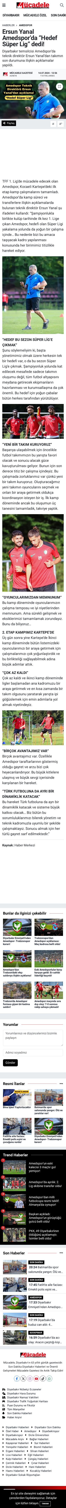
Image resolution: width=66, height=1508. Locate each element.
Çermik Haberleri (16, 1463)
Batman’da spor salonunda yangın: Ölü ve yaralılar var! (48, 1110)
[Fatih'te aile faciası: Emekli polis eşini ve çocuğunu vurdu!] (17, 1126)
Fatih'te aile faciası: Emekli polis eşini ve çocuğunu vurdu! (14, 1139)
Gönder (10, 1062)
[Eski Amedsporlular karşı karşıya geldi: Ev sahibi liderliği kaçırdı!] (48, 958)
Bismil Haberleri (43, 1447)
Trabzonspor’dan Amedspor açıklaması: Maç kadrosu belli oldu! (47, 941)
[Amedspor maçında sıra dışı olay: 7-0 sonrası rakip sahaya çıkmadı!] (48, 990)
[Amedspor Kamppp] (33, 552)
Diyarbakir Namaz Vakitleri (23, 1397)
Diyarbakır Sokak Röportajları (23, 1475)
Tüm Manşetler (16, 1409)
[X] (23, 1378)
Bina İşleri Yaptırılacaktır (17, 1107)
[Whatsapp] (49, 1378)
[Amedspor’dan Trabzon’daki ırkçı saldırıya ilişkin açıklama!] (17, 958)
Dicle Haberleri (14, 1467)
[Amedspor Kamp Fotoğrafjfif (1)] (33, 295)
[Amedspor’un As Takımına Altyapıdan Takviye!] (33, 727)
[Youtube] (36, 1378)
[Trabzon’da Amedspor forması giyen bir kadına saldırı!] (17, 990)
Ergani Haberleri (15, 1451)
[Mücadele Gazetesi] (33, 5)
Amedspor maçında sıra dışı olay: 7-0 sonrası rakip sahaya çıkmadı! (47, 1004)
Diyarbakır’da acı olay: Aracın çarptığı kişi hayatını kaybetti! (44, 1340)
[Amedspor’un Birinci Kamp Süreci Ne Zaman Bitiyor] (33, 421)
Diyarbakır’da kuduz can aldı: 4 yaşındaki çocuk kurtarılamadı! (41, 1322)
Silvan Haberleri (39, 1451)
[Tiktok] (43, 1378)
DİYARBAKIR (11, 15)
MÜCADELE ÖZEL (35, 15)
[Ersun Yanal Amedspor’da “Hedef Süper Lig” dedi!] (33, 99)
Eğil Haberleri (36, 1455)
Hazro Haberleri (15, 1470)
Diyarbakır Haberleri (17, 1427)
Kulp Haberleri (14, 1459)
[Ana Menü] (4, 5)
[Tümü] (61, 1083)
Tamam (45, 1503)
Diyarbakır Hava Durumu (21, 1393)
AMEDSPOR (25, 25)
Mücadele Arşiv (15, 1439)
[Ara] (62, 5)
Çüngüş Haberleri (38, 1459)
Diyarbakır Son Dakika (48, 1427)
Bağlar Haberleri (39, 1439)
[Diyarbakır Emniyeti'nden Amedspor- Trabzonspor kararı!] (17, 927)
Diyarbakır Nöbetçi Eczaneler (24, 1389)
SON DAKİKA (36, 1262)
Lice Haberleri (14, 1455)
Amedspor (30, 1431)
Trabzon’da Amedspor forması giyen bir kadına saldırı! (16, 1004)
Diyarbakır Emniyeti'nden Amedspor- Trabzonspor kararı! (17, 941)
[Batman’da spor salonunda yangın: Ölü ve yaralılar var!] (48, 1097)
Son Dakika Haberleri (19, 1413)
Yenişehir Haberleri (17, 1447)
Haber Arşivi (14, 1417)
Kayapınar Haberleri (17, 1443)
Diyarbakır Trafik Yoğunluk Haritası (27, 1401)
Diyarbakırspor (14, 1435)
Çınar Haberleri (40, 1463)
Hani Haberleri (37, 1467)
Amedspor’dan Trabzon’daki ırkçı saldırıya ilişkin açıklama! (17, 972)
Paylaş (11, 123)
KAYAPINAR (36, 1332)
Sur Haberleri (42, 1443)
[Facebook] (17, 1378)
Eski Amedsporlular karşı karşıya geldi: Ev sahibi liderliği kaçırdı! (48, 972)
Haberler (8, 25)
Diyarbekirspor (50, 1431)
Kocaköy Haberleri (41, 1470)
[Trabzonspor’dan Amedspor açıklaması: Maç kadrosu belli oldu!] (48, 927)
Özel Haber (12, 1431)
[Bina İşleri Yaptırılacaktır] (17, 1097)
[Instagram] (30, 1378)
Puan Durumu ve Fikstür (21, 1405)
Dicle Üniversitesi (39, 1435)
